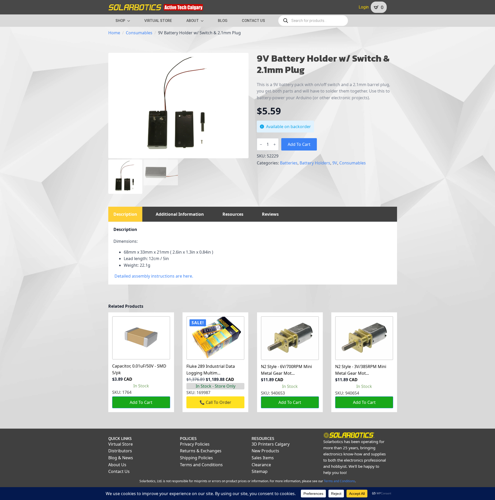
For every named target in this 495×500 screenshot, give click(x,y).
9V (334, 163)
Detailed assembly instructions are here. (153, 276)
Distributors (120, 451)
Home (114, 33)
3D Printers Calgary (271, 444)
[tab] (125, 214)
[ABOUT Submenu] (204, 20)
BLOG (222, 21)
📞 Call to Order (215, 402)
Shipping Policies (196, 458)
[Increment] (274, 144)
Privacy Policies (195, 444)
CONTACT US (253, 21)
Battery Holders (315, 163)
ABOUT (192, 21)
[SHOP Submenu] (130, 20)
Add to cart (299, 144)
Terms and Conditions (201, 465)
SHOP (120, 21)
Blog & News (120, 458)
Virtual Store (120, 444)
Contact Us (119, 471)
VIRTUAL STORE (158, 21)
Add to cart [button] (141, 402)
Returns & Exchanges (200, 451)
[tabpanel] (252, 253)
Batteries (289, 163)
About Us (117, 465)
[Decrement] (261, 144)
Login (364, 7)
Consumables (139, 33)
